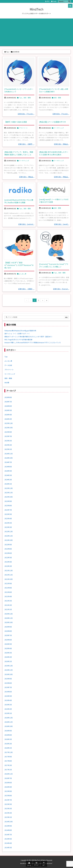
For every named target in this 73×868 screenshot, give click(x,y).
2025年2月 (8, 445)
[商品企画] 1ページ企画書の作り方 (52, 122)
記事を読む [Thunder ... (26, 114)
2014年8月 (8, 830)
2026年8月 (8, 397)
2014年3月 (8, 847)
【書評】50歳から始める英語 (15, 122)
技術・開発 (27, 98)
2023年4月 (8, 518)
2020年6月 (8, 640)
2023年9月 (8, 501)
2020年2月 (8, 657)
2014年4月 (8, 843)
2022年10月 (8, 540)
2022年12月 (8, 531)
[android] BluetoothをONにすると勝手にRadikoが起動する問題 (18, 201)
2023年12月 (8, 488)
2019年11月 (8, 670)
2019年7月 (8, 687)
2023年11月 (8, 492)
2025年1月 (8, 449)
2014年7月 (8, 834)
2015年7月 (8, 800)
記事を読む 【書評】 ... (26, 144)
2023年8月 (8, 505)
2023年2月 (8, 527)
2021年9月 (8, 583)
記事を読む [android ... (26, 224)
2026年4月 (8, 415)
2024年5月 (8, 471)
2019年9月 (8, 679)
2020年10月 (8, 622)
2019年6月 (8, 692)
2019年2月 (8, 709)
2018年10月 (8, 726)
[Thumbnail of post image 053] (54, 72)
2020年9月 (8, 627)
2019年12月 (8, 666)
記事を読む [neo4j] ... (61, 224)
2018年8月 (8, 735)
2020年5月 (8, 644)
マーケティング (59, 128)
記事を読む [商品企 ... (61, 144)
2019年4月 (8, 700)
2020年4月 (8, 648)
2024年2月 (8, 480)
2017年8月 (8, 761)
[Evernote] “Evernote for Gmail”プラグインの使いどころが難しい (53, 265)
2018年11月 (8, 722)
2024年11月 (8, 454)
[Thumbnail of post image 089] (54, 246)
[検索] (69, 1)
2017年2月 (8, 765)
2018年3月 (8, 739)
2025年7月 (8, 436)
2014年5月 (8, 839)
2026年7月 (8, 402)
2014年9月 (8, 826)
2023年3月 (8, 523)
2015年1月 (8, 817)
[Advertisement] (36, 32)
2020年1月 (8, 661)
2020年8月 (8, 631)
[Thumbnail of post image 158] (54, 190)
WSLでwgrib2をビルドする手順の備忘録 (18, 339)
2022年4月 (8, 562)
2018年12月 (8, 718)
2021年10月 (8, 579)
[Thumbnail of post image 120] (19, 245)
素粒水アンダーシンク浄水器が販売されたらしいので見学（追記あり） (28, 337)
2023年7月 (8, 510)
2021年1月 (8, 609)
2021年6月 (8, 592)
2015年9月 (8, 791)
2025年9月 (8, 432)
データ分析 (8, 365)
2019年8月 (8, 683)
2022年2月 (8, 566)
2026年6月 (8, 406)
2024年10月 (8, 458)
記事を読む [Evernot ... (61, 289)
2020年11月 (8, 618)
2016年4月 (8, 787)
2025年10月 (8, 428)
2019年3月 (8, 705)
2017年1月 (8, 770)
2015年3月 (8, 808)
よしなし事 (22, 274)
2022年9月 (8, 544)
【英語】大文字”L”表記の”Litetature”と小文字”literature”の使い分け (19, 265)
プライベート (23, 128)
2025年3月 (8, 441)
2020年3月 (8, 653)
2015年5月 (8, 804)
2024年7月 (8, 462)
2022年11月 (8, 536)
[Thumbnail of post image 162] (19, 190)
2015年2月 (8, 813)
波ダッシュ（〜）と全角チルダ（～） (17, 333)
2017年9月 (8, 757)
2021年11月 (8, 575)
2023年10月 (8, 497)
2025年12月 (8, 423)
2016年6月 (8, 782)
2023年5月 (8, 514)
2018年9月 (8, 731)
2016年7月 (8, 778)
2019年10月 (8, 674)
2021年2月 (8, 605)
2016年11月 (8, 774)
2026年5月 (8, 410)
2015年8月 (8, 795)
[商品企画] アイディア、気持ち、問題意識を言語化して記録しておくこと (18, 153)
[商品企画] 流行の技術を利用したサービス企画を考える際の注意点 (53, 153)
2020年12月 (8, 614)
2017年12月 (8, 752)
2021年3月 (8, 601)
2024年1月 (8, 484)
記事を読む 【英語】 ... (26, 289)
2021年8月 (8, 588)
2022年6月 (8, 553)
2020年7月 (8, 635)
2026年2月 (8, 419)
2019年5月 (8, 696)
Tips (20, 98)
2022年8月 (8, 549)
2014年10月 (8, 821)
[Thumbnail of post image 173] (19, 72)
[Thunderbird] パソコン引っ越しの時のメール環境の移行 (53, 90)
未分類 (6, 382)
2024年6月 (8, 467)
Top (7, 52)
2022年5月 (8, 557)
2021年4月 (8, 596)
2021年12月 (8, 570)
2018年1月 (8, 748)
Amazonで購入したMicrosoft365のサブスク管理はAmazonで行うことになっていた (32, 342)
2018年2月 (8, 744)
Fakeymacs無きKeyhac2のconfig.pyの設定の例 (20, 330)
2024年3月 (8, 475)
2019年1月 (8, 713)
